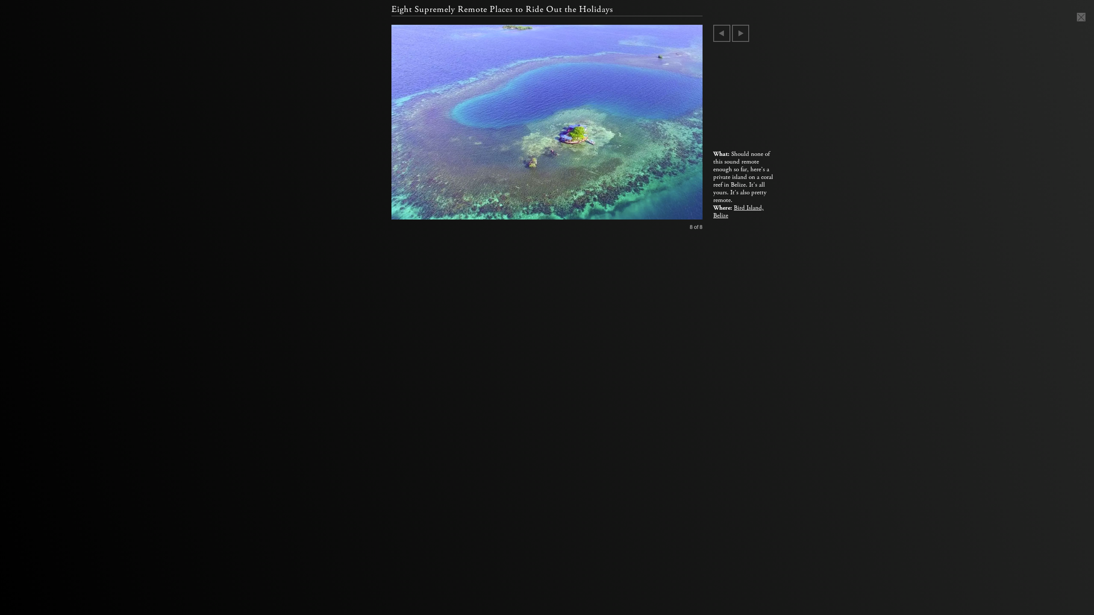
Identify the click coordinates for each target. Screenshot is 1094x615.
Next (740, 33)
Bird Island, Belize (738, 212)
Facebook (168, 147)
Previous (721, 33)
